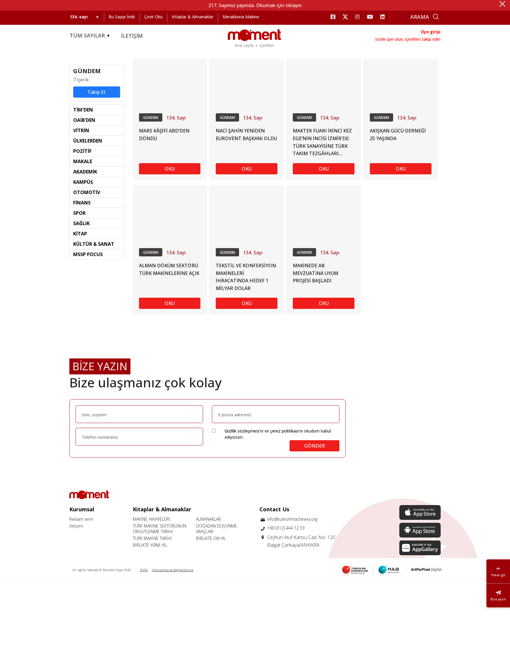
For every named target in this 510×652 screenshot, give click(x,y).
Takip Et (96, 92)
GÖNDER (314, 446)
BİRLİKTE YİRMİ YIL (150, 545)
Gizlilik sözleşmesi (242, 431)
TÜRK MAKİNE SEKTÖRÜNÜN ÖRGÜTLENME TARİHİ (159, 528)
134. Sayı (176, 117)
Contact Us (274, 509)
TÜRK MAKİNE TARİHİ (152, 538)
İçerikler (266, 45)
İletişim (76, 526)
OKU (170, 169)
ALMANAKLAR (208, 519)
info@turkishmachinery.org (292, 519)
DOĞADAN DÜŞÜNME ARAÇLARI (216, 528)
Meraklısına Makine (241, 16)
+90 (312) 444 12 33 (286, 528)
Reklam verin (81, 519)
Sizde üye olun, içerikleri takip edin (407, 39)
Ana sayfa (244, 45)
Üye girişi (430, 32)
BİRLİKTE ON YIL (211, 538)
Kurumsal (81, 509)
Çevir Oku (153, 16)
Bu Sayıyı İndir (122, 16)
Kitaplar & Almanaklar (192, 16)
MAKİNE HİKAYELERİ (151, 519)
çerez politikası (284, 431)
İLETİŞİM (132, 35)
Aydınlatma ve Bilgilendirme (172, 570)
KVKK (144, 570)
